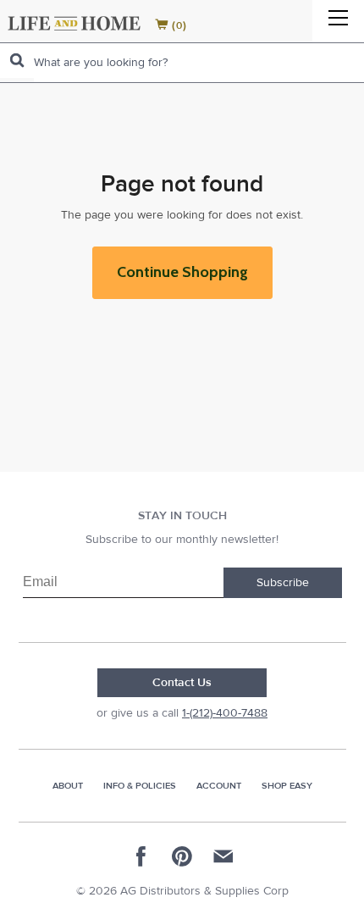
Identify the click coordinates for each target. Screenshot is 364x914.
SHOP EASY (287, 785)
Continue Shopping (182, 272)
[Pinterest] (182, 856)
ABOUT (67, 785)
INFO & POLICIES (139, 785)
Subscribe (282, 582)
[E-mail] (222, 856)
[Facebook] (141, 856)
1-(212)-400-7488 (224, 713)
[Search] (17, 60)
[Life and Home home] (74, 23)
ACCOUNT (218, 785)
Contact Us (182, 682)
